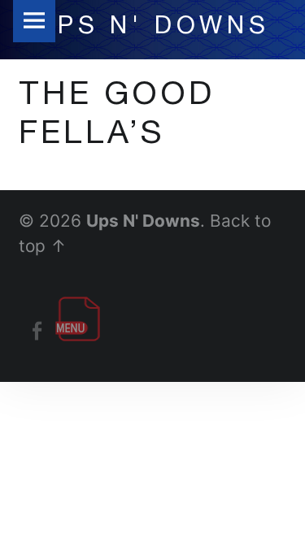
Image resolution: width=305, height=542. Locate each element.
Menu (34, 21)
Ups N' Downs (143, 220)
